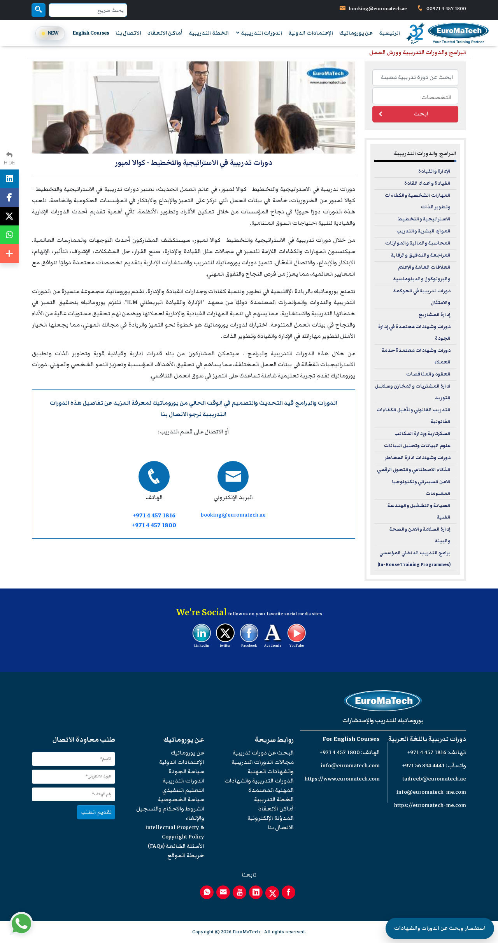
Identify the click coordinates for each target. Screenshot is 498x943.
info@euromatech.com (350, 765)
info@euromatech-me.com (431, 792)
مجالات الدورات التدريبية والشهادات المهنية (262, 767)
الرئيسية (389, 33)
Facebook (249, 645)
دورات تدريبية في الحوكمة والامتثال (422, 296)
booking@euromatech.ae (378, 8)
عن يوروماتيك (356, 33)
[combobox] (415, 95)
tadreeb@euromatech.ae (434, 778)
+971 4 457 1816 (154, 515)
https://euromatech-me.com (430, 805)
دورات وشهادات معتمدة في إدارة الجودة (414, 332)
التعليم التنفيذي (183, 790)
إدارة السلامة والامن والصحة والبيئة (420, 535)
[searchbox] (413, 96)
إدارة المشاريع (435, 314)
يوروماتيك (166, 402)
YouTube (296, 645)
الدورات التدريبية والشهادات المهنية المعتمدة (259, 785)
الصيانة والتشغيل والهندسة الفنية (419, 511)
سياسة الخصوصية (181, 799)
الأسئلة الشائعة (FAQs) (176, 846)
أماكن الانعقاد (164, 33)
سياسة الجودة (186, 771)
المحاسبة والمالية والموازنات (418, 243)
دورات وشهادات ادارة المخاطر (418, 457)
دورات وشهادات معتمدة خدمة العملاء (416, 356)
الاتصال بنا (128, 33)
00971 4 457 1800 (445, 8)
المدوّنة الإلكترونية (270, 818)
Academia (272, 645)
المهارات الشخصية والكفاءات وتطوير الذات (418, 201)
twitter (225, 645)
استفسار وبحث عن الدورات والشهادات (440, 928)
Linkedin (201, 645)
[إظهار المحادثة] (21, 923)
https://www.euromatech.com (342, 778)
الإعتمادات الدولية (310, 33)
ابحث (421, 113)
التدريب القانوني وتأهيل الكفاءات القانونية (414, 415)
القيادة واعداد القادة (427, 183)
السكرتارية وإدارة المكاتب (423, 433)
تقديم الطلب (96, 812)
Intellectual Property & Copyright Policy (174, 832)
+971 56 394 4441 (423, 765)
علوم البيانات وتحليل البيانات (417, 445)
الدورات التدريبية (261, 33)
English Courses (91, 33)
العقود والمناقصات (428, 374)
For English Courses (351, 739)
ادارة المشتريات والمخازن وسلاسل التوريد (413, 392)
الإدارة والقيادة (434, 171)
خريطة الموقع (185, 855)
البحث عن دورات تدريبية (263, 752)
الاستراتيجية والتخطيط (424, 219)
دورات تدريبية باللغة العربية (427, 739)
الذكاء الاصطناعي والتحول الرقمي (414, 469)
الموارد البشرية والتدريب (423, 231)
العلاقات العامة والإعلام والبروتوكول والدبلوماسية (422, 273)
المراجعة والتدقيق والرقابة (421, 255)
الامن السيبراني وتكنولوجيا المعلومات (421, 487)
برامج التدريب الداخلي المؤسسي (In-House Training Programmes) (414, 558)
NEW (53, 32)
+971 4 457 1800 (154, 525)
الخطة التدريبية (208, 33)
